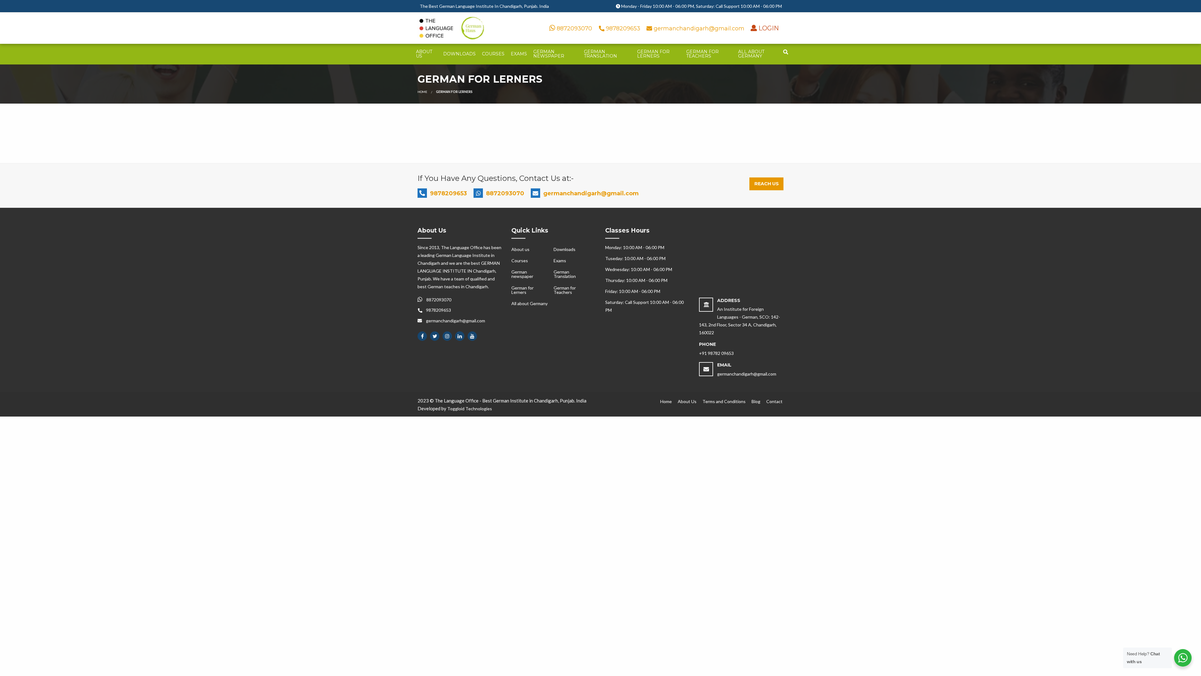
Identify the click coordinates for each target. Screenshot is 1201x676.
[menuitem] (426, 54)
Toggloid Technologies (469, 408)
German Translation (600, 54)
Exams (519, 54)
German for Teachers (702, 54)
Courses (493, 54)
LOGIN (768, 28)
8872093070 (573, 28)
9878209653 (623, 28)
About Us (687, 401)
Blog (756, 401)
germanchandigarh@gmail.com (699, 28)
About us (424, 54)
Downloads (459, 54)
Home (422, 92)
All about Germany (751, 54)
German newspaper (548, 54)
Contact (774, 401)
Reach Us (766, 184)
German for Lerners (653, 54)
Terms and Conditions (724, 401)
